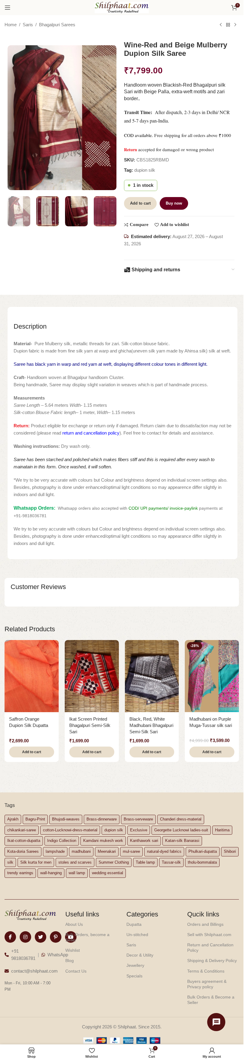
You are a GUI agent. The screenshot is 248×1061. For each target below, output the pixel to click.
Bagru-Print (35, 819)
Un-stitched (137, 934)
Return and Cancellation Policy (210, 947)
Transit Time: (139, 112)
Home (11, 24)
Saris (28, 24)
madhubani (81, 851)
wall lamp (77, 873)
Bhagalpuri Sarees (57, 24)
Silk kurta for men (35, 862)
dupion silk (144, 170)
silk (10, 862)
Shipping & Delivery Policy (212, 960)
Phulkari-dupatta (202, 851)
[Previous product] (220, 25)
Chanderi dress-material (180, 819)
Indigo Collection (61, 840)
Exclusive (138, 830)
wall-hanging (51, 873)
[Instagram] (25, 937)
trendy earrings (20, 873)
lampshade (55, 851)
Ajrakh (12, 819)
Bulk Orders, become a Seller (87, 937)
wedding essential (107, 873)
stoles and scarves (75, 862)
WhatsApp (57, 954)
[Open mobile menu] (8, 8)
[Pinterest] (55, 937)
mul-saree (131, 851)
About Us (74, 924)
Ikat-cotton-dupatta (23, 840)
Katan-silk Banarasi (182, 840)
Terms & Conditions (205, 971)
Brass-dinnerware (101, 819)
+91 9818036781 (23, 954)
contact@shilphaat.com (34, 970)
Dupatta (134, 924)
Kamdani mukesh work (103, 840)
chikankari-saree (21, 830)
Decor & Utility (139, 955)
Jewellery (135, 965)
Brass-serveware (138, 819)
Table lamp (145, 862)
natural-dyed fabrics (164, 851)
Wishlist (72, 950)
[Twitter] (40, 937)
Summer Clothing (114, 862)
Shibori (230, 851)
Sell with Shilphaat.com (209, 934)
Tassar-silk (171, 862)
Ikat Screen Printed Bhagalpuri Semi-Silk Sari (89, 725)
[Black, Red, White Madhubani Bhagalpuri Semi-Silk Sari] (152, 676)
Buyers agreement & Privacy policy (207, 984)
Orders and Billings (205, 924)
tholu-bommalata (202, 862)
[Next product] (235, 25)
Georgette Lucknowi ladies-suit (181, 830)
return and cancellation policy (90, 432)
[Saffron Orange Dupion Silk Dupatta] (32, 676)
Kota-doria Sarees (23, 851)
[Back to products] (228, 25)
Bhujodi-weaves (66, 819)
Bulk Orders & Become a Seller (210, 1000)
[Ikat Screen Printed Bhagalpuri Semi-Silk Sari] (92, 676)
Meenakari (107, 851)
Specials (134, 975)
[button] (31, 752)
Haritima (222, 830)
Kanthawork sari (144, 840)
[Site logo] (122, 7)
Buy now (174, 203)
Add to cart (140, 203)
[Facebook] (10, 937)
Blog (69, 960)
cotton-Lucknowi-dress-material (70, 830)
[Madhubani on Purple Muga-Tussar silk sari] (212, 676)
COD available (138, 135)
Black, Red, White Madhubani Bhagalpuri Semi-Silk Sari (151, 725)
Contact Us (75, 971)
